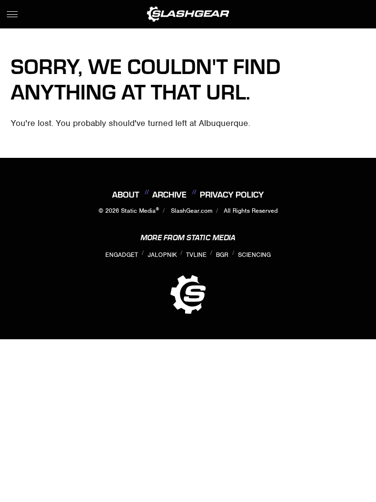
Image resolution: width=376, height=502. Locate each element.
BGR (222, 255)
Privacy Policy (232, 195)
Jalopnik (162, 255)
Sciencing (254, 255)
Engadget (121, 255)
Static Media (138, 210)
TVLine (196, 255)
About (125, 195)
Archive (169, 195)
